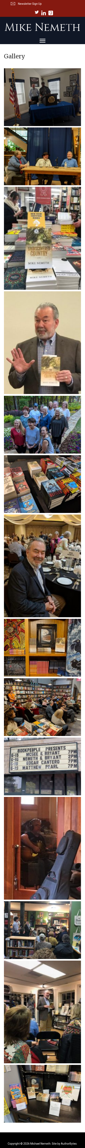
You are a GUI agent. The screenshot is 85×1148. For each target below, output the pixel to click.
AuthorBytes (69, 1143)
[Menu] (42, 40)
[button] (26, 3)
